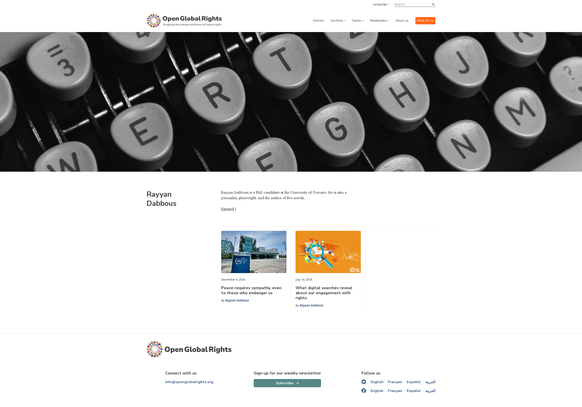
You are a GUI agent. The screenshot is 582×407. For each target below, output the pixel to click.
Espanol (227, 209)
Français (395, 381)
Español (414, 381)
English (377, 381)
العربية (430, 381)
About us (402, 20)
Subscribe (285, 383)
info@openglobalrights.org (189, 381)
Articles (318, 20)
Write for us (425, 20)
